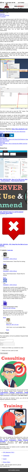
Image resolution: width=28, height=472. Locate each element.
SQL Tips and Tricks (4, 15)
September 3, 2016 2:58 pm (10, 271)
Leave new (10, 250)
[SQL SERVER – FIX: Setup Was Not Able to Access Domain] (13, 242)
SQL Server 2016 (10, 131)
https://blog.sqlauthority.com (19, 129)
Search (4, 458)
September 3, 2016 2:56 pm (10, 258)
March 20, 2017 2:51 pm (12, 324)
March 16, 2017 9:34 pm (9, 308)
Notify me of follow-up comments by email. (12, 347)
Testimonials (6, 455)
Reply (4, 264)
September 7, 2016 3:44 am (10, 284)
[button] (2, 135)
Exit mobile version (14, 470)
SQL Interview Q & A (8, 452)
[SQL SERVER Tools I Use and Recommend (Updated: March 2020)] (13, 209)
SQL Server (2, 131)
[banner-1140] (14, 7)
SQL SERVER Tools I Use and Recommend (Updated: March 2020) (11, 212)
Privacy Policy (6, 462)
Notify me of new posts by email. (10, 350)
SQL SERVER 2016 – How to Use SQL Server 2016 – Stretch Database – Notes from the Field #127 (13, 180)
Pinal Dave (2, 14)
